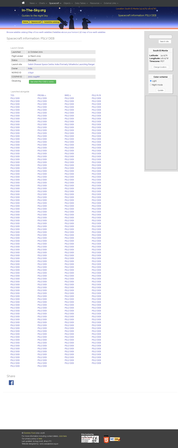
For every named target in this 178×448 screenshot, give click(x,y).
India (30, 68)
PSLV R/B (96, 95)
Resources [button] (95, 3)
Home (25, 22)
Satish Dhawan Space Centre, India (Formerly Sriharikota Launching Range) (61, 64)
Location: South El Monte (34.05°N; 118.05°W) (136, 9)
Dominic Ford (29, 433)
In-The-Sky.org (34, 10)
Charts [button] (42, 3)
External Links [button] (110, 3)
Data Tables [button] (80, 3)
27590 (31, 72)
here (40, 439)
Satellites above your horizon (66, 32)
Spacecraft (36, 22)
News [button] (32, 3)
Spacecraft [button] (54, 3)
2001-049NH (34, 77)
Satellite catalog (51, 22)
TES (12, 95)
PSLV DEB (14, 98)
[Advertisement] (161, 132)
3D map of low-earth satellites (92, 32)
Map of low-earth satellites (40, 32)
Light (154, 81)
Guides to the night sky (35, 15)
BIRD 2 (68, 95)
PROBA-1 (42, 95)
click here (63, 436)
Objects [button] (67, 3)
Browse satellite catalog (17, 32)
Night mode (157, 85)
